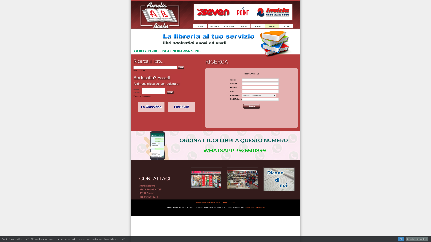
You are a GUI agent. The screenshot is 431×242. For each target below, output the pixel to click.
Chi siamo (206, 202)
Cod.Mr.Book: (236, 99)
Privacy (249, 207)
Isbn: (232, 91)
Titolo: (233, 80)
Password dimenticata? (143, 96)
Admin (255, 207)
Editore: (233, 88)
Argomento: (235, 95)
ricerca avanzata (140, 70)
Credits (262, 207)
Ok (401, 239)
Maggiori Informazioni (417, 239)
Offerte (224, 202)
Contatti (232, 202)
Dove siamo (215, 202)
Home (198, 202)
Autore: (233, 84)
